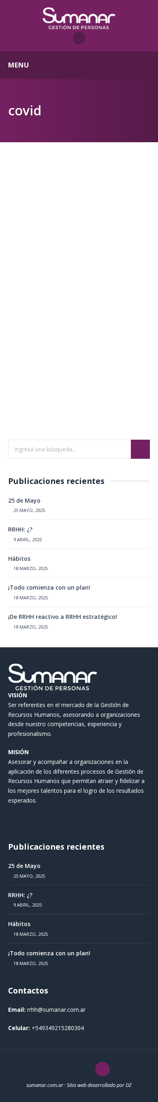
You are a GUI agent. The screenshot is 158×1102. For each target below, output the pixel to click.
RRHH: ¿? (20, 529)
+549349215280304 (58, 1028)
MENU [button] (18, 64)
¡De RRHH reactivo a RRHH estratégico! (62, 616)
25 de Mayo (24, 500)
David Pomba (41, 395)
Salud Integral (36, 276)
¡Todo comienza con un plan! (49, 587)
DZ (129, 1085)
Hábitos (19, 558)
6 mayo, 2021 (80, 395)
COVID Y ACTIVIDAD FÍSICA (76, 287)
